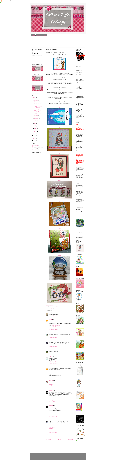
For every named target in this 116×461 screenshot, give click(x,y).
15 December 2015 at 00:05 (53, 329)
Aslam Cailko (51, 420)
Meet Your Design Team (41, 35)
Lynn (59, 153)
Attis (49, 350)
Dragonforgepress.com (52, 400)
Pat (49, 312)
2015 (34, 98)
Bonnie (59, 282)
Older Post (70, 439)
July (35, 121)
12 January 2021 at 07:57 (53, 387)
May (35, 125)
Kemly (59, 255)
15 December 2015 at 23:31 (53, 337)
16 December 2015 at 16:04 (53, 353)
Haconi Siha (51, 405)
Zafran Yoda (51, 380)
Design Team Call (37, 101)
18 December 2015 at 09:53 (53, 376)
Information (51, 384)
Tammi (59, 180)
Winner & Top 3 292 (37, 103)
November (36, 115)
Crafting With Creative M (53, 361)
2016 (34, 97)
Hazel (50, 333)
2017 (34, 95)
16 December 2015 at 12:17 (53, 346)
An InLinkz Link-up (49, 305)
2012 (34, 137)
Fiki (59, 127)
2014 (34, 133)
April (35, 126)
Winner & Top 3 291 (37, 104)
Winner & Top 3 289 (37, 113)
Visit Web (50, 399)
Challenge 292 (51, 308)
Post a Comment (50, 434)
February (36, 130)
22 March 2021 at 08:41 (53, 432)
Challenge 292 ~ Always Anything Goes (38, 107)
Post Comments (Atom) (54, 442)
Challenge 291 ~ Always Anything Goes (38, 111)
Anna (59, 201)
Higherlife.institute (52, 427)
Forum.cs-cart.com (52, 412)
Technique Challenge (35, 146)
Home (33, 35)
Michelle (59, 107)
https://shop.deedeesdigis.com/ (59, 70)
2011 (34, 138)
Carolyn (59, 228)
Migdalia (50, 356)
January (35, 131)
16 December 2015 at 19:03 (53, 363)
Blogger (64, 458)
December (36, 100)
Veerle (50, 340)
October (35, 116)
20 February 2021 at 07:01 (53, 401)
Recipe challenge (35, 145)
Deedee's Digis (56, 308)
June (35, 123)
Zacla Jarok (51, 390)
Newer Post (48, 439)
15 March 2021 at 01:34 (53, 416)
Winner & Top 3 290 (37, 109)
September (36, 118)
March (35, 128)
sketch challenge (35, 149)
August (35, 120)
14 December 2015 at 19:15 (53, 315)
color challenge (34, 148)
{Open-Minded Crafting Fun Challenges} (56, 327)
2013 (34, 135)
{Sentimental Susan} (52, 326)
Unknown (50, 319)
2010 (34, 140)
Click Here (50, 385)
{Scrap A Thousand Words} (56, 325)
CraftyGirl (51, 366)
